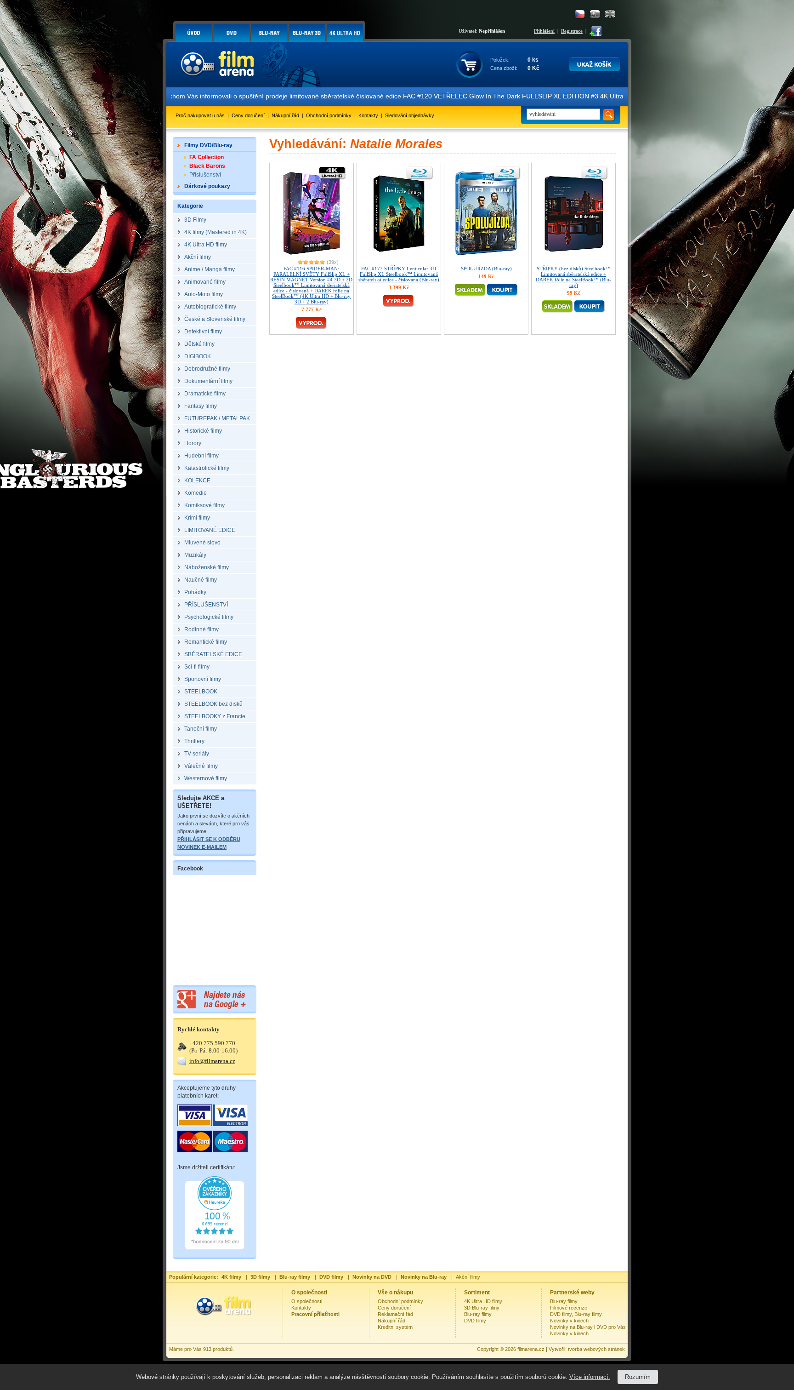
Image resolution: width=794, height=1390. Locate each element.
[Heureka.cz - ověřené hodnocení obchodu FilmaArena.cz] (214, 1248)
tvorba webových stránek (596, 1349)
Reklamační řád (395, 1314)
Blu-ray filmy (478, 1314)
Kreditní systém (395, 1327)
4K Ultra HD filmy (483, 1301)
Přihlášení (544, 31)
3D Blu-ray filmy (481, 1307)
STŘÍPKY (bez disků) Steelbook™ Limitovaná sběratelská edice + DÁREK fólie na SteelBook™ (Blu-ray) (573, 277)
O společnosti (306, 1301)
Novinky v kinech (569, 1320)
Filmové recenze (568, 1307)
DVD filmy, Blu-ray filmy (576, 1314)
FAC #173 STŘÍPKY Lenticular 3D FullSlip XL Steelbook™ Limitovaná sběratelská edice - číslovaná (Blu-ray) (398, 274)
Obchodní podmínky (329, 115)
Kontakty (368, 115)
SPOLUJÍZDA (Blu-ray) (486, 268)
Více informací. (589, 1376)
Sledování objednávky (409, 115)
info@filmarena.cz (212, 1061)
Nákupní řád (285, 115)
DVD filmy (475, 1320)
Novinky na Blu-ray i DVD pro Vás (588, 1327)
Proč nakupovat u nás (200, 115)
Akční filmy (468, 1277)
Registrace (572, 31)
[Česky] (579, 14)
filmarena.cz (530, 1349)
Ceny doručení (248, 115)
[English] (610, 14)
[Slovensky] (595, 14)
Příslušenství (205, 175)
